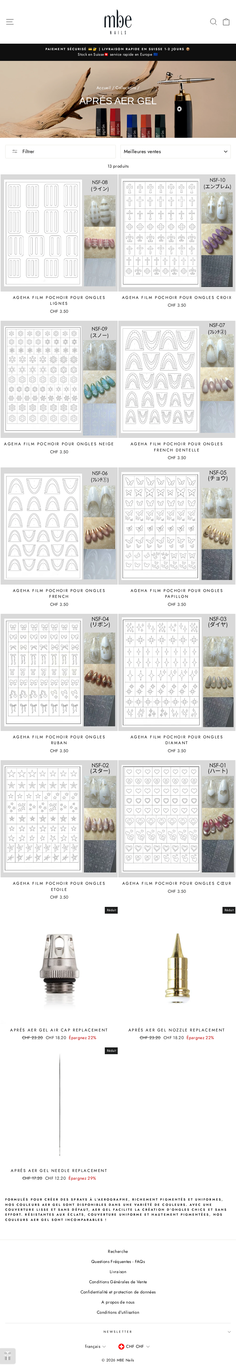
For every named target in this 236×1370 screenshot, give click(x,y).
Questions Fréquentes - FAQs (118, 1261)
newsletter (118, 1331)
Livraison (118, 1272)
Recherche (118, 1251)
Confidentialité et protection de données (118, 1292)
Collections (126, 88)
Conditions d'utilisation (118, 1312)
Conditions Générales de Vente (118, 1282)
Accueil (103, 88)
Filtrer (27, 151)
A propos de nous (117, 1302)
